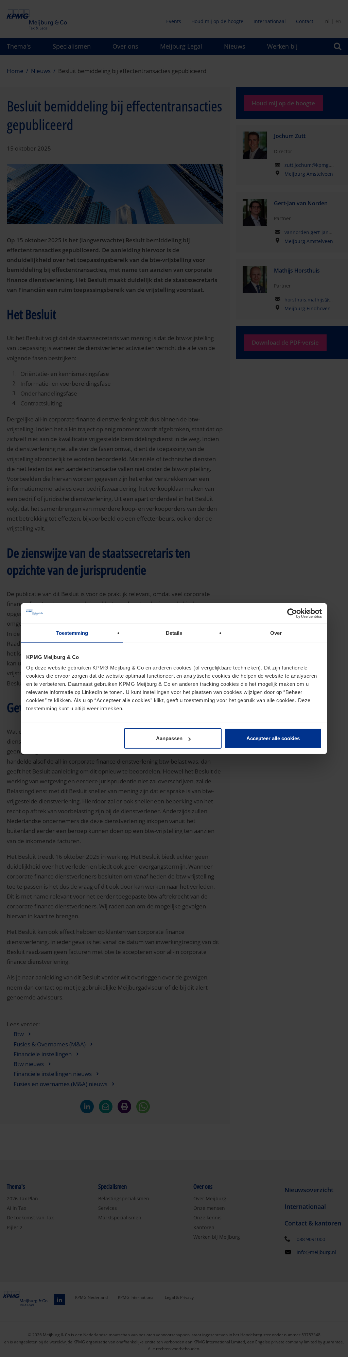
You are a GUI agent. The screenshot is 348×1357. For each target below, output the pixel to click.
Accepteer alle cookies (273, 738)
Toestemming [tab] (72, 633)
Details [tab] (174, 633)
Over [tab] (276, 633)
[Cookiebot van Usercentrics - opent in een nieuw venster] (292, 613)
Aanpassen (169, 738)
